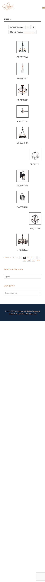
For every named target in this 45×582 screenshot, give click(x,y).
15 (33, 260)
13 (24, 260)
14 (29, 260)
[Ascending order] (33, 27)
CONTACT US (30, 314)
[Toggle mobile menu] (43, 7)
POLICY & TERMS (16, 314)
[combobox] (22, 293)
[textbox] (22, 293)
